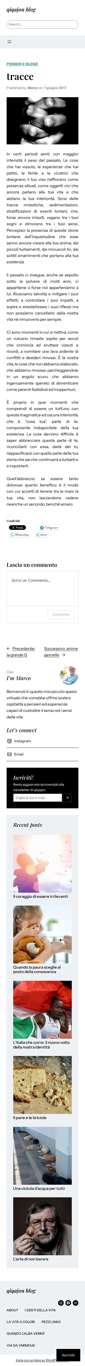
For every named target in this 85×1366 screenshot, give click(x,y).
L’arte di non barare (30, 1259)
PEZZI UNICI (51, 1322)
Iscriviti (68, 1355)
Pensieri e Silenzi (22, 64)
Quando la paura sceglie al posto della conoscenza (37, 969)
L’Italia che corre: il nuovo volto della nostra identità (41, 1044)
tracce (20, 76)
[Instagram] (61, 1303)
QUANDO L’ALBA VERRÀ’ (26, 1333)
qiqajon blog (21, 9)
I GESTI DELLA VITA (40, 1310)
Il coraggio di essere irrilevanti (40, 896)
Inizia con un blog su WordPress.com (42, 1360)
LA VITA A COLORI (21, 1322)
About (12, 1310)
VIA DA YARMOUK (21, 1345)
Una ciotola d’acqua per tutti (39, 1188)
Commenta (61, 614)
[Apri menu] (9, 42)
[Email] (75, 1303)
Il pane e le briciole (30, 1118)
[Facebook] (68, 1303)
